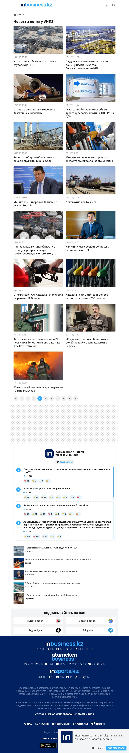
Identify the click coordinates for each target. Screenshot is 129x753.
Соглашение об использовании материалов (64, 719)
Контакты (42, 728)
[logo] (60, 5)
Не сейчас (97, 748)
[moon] (106, 5)
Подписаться (116, 748)
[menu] (15, 5)
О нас (28, 728)
